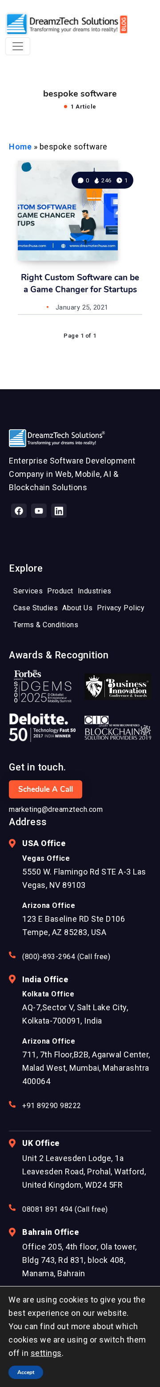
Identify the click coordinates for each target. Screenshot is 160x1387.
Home (20, 146)
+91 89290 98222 (51, 1105)
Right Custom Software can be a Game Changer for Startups (80, 283)
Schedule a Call (45, 789)
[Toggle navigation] (17, 46)
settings (46, 1353)
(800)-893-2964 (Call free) (66, 956)
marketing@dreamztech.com (56, 809)
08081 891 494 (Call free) (65, 1209)
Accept (25, 1372)
